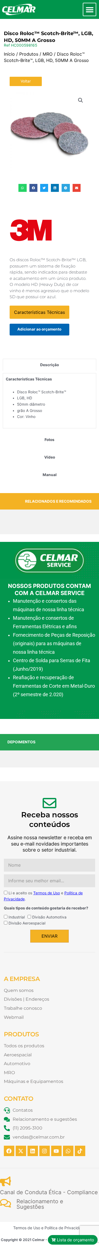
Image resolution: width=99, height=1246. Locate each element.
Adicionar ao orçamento (39, 329)
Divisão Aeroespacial (27, 923)
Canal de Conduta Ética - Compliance (49, 1192)
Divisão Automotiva (49, 917)
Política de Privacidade (65, 1227)
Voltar (26, 81)
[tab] (49, 365)
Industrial (17, 917)
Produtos (28, 54)
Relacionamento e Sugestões (39, 1204)
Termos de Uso (46, 893)
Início (9, 54)
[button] (89, 9)
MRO (48, 54)
